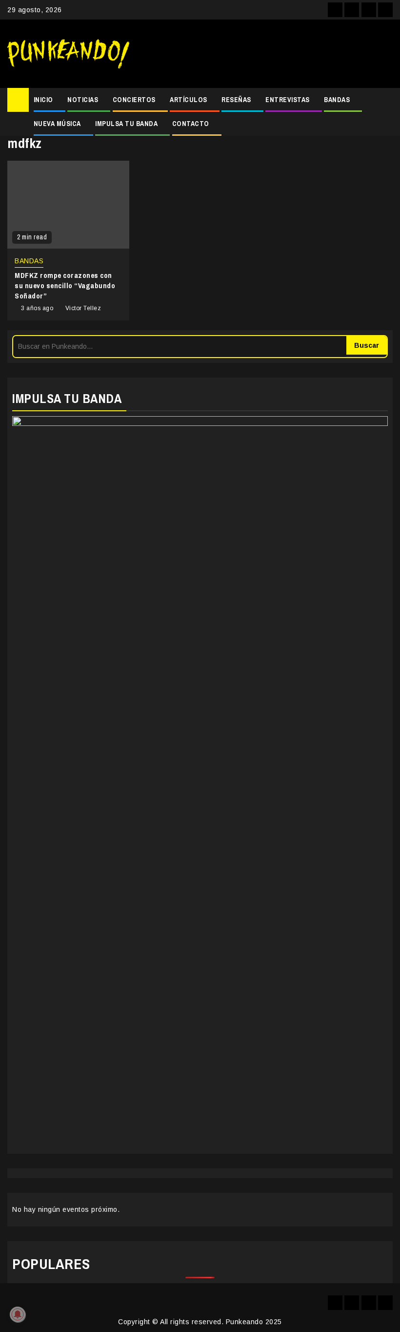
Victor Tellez (83, 308)
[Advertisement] (266, 54)
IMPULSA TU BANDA (126, 123)
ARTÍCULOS (188, 99)
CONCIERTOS (134, 99)
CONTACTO (190, 123)
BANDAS (337, 99)
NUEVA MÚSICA (57, 123)
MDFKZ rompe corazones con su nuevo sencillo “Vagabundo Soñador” (65, 285)
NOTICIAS (82, 99)
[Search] (386, 100)
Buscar (366, 345)
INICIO (43, 99)
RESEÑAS (236, 99)
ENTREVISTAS (287, 99)
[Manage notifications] (17, 1314)
